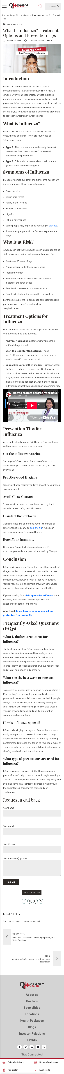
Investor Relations (32, 1033)
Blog (12, 15)
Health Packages (32, 1020)
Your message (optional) (15, 858)
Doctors (32, 1001)
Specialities (32, 1007)
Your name (8, 807)
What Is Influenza (32, 892)
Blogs (32, 1027)
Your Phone (9, 844)
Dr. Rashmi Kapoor (36, 40)
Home (5, 15)
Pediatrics (17, 24)
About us (32, 994)
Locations (32, 1014)
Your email (8, 826)
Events (32, 1040)
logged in (18, 921)
